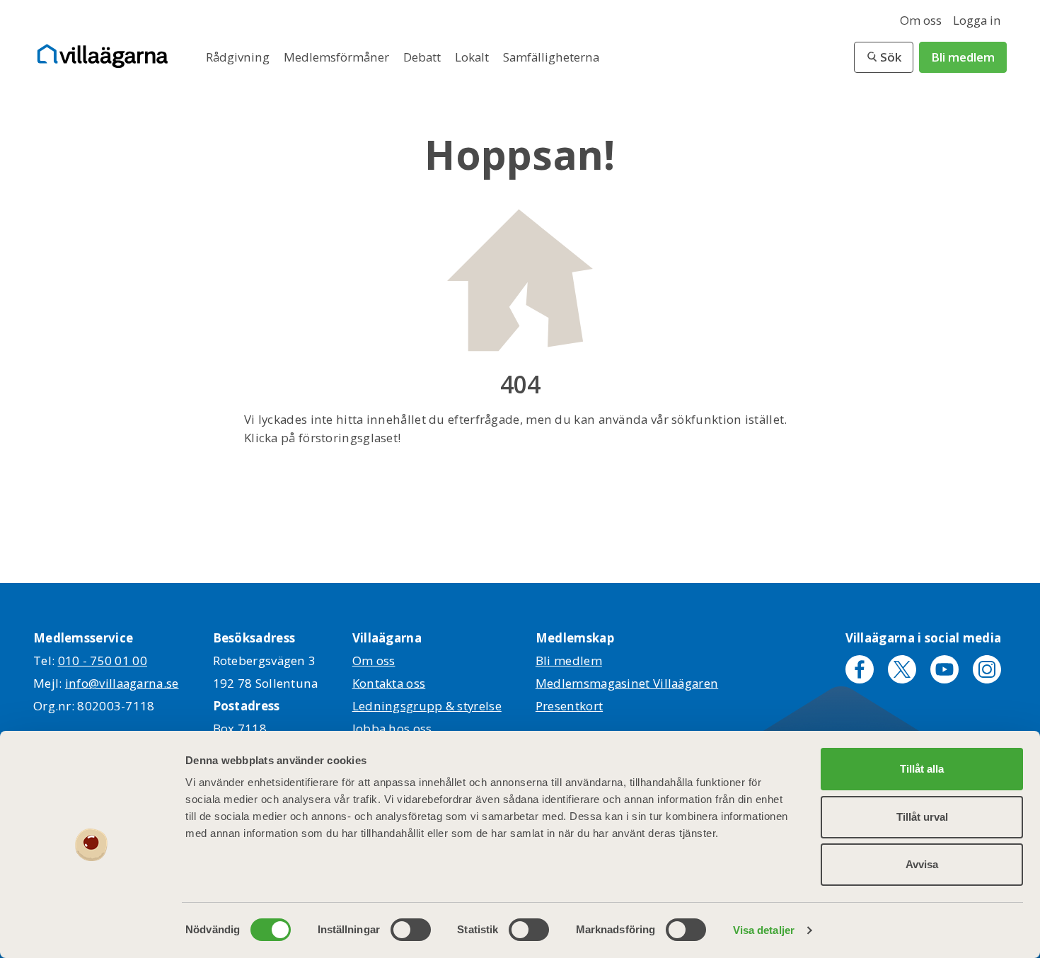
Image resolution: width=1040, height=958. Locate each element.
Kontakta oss (389, 683)
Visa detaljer (764, 930)
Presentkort (569, 706)
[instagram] (987, 669)
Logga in (977, 20)
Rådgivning (239, 57)
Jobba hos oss (392, 728)
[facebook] (859, 669)
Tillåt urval (922, 817)
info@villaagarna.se (122, 683)
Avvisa (922, 864)
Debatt (423, 57)
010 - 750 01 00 (103, 660)
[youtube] (944, 669)
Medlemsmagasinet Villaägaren (627, 683)
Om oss (921, 20)
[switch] (411, 929)
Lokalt (473, 57)
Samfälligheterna (551, 57)
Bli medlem (963, 57)
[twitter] (902, 669)
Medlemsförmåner (338, 57)
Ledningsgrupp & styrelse (427, 706)
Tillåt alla (922, 769)
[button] (883, 57)
